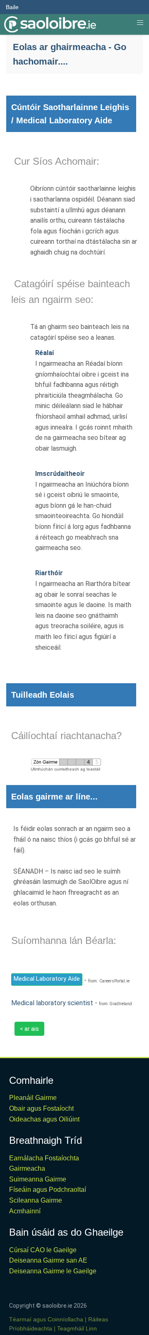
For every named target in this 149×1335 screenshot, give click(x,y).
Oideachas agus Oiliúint (44, 1119)
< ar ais (29, 1028)
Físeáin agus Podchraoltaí (47, 1189)
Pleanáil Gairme (33, 1097)
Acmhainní (25, 1211)
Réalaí (44, 353)
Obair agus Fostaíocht (41, 1108)
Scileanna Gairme (35, 1200)
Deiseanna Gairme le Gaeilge (52, 1271)
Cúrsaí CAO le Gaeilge (43, 1249)
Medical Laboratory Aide (47, 978)
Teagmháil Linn (77, 1328)
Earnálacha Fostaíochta (44, 1158)
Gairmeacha (27, 1168)
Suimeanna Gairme (37, 1179)
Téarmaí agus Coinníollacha (46, 1319)
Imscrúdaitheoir (60, 474)
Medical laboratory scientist (52, 1003)
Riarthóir (49, 573)
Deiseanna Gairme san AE (48, 1260)
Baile (12, 7)
